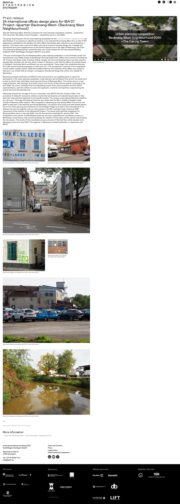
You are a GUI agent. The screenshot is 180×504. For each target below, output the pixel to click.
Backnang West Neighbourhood (71, 39)
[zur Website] (25, 484)
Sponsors (52, 469)
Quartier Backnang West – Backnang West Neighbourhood (28, 435)
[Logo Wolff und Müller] (51, 487)
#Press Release (26, 425)
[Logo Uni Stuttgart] (9, 484)
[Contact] (159, 2)
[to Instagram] (57, 457)
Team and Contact (55, 446)
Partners (7, 469)
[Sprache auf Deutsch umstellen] (169, 2)
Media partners (101, 469)
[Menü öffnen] (175, 2)
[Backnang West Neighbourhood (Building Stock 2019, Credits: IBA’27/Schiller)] (24, 145)
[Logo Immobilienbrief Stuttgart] (99, 498)
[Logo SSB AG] (157, 475)
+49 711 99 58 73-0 (13, 458)
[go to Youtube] (53, 457)
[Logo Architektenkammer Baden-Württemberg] (8, 475)
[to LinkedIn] (49, 457)
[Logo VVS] (140, 475)
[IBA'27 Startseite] (18, 2)
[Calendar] (163, 2)
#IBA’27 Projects (16, 425)
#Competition (7, 425)
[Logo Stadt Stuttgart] (25, 474)
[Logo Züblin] (66, 487)
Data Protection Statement (59, 452)
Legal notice (53, 450)
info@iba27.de (8, 460)
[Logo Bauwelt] (112, 475)
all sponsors (54, 497)
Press (50, 448)
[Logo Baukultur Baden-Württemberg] (72, 475)
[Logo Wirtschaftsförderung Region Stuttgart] (7, 494)
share (4, 421)
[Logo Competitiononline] (99, 486)
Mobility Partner (146, 469)
